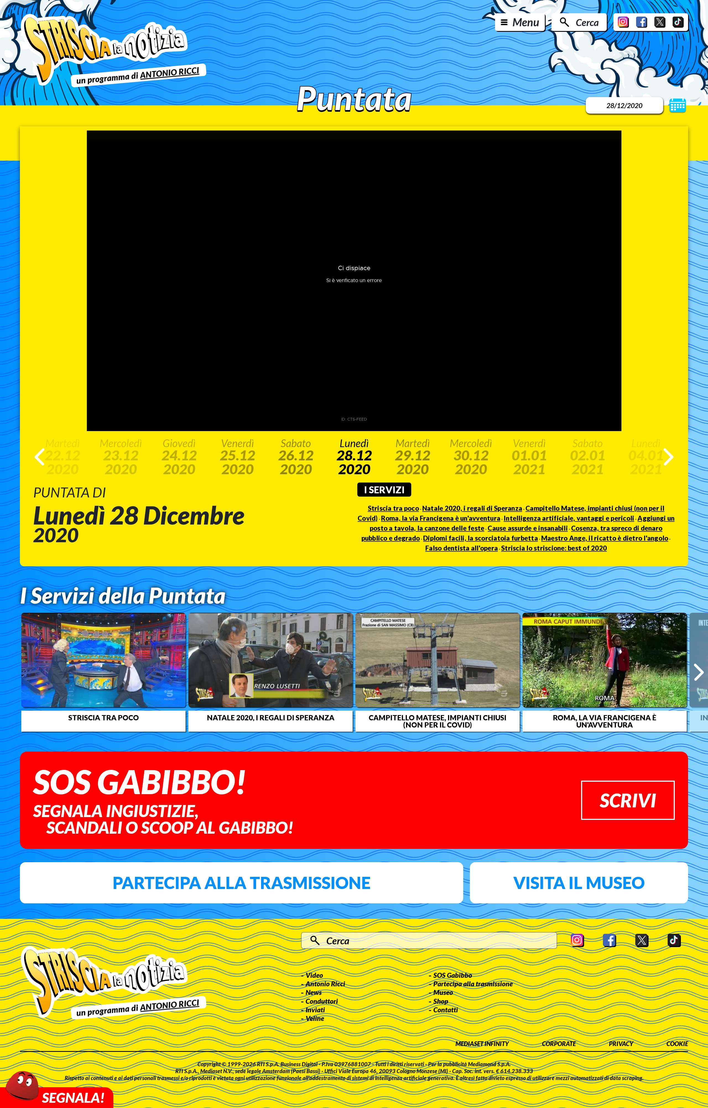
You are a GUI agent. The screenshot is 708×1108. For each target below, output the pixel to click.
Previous (40, 456)
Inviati (315, 1009)
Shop (440, 1001)
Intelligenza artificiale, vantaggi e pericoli (569, 518)
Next (668, 456)
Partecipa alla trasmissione (242, 883)
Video (314, 975)
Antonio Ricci (325, 983)
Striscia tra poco (393, 508)
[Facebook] (641, 22)
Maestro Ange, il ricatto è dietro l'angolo (604, 538)
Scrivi (628, 800)
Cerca (587, 22)
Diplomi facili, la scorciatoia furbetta (480, 538)
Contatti (445, 1009)
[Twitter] (659, 22)
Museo (443, 992)
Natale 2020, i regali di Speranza (472, 508)
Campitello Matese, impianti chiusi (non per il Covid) (437, 721)
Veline (315, 1018)
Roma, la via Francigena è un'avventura (441, 518)
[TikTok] (678, 22)
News (314, 992)
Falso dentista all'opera (461, 548)
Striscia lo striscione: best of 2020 (554, 548)
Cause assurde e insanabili (528, 528)
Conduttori (322, 1001)
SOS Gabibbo (452, 975)
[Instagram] (623, 22)
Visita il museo (579, 883)
